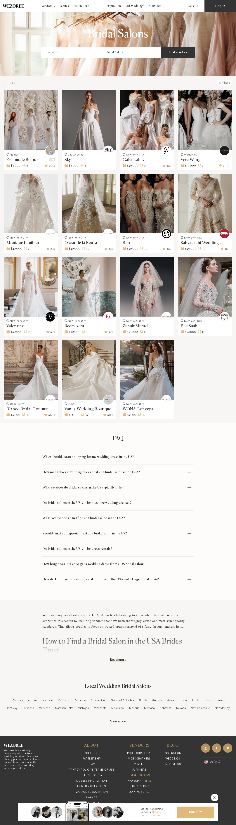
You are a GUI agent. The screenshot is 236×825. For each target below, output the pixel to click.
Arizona (32, 700)
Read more (118, 660)
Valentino (15, 326)
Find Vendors (178, 52)
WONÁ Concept (138, 409)
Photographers (139, 753)
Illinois (195, 700)
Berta (128, 243)
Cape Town (17, 403)
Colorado (80, 700)
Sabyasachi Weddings (201, 243)
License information (91, 780)
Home (8, 15)
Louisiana (28, 708)
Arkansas (47, 700)
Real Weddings (134, 6)
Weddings (172, 758)
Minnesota (100, 708)
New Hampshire (200, 708)
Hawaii (171, 700)
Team (91, 764)
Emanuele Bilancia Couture (23, 160)
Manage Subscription (91, 791)
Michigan (83, 708)
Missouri (134, 708)
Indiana (208, 700)
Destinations (80, 6)
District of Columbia (122, 700)
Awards (91, 797)
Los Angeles (76, 154)
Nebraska (165, 708)
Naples (14, 154)
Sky (68, 160)
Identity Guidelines (91, 786)
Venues (64, 6)
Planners (139, 769)
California (64, 700)
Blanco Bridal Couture (27, 409)
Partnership (91, 758)
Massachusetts (64, 708)
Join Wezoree (139, 791)
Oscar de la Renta (81, 243)
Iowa (220, 700)
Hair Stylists (139, 786)
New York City (135, 154)
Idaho (183, 700)
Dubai (71, 403)
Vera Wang (191, 160)
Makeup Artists (139, 780)
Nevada (181, 708)
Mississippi (117, 708)
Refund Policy (91, 775)
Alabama (18, 700)
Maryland (44, 708)
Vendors (23, 15)
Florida (143, 700)
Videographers (139, 758)
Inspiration (114, 6)
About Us (92, 753)
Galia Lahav (134, 160)
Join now (195, 812)
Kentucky (12, 708)
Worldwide (190, 154)
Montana (149, 708)
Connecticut (98, 700)
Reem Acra (74, 326)
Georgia (157, 700)
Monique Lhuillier (22, 243)
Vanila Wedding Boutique (88, 409)
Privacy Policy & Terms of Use (91, 769)
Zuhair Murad (135, 326)
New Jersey (222, 708)
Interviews (154, 6)
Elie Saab (189, 326)
